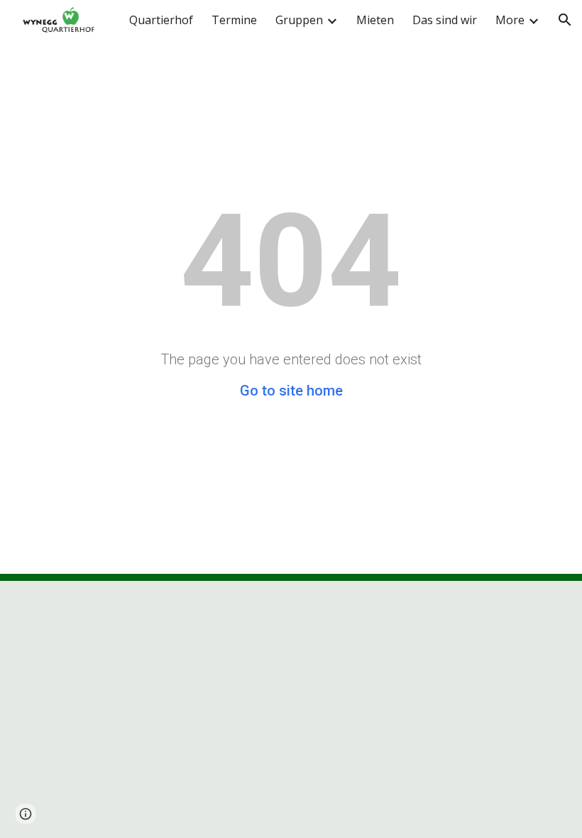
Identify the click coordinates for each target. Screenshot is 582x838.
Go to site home (291, 390)
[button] (565, 20)
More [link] (510, 20)
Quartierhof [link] (161, 20)
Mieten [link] (375, 20)
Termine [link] (234, 20)
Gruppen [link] (299, 20)
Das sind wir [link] (444, 20)
